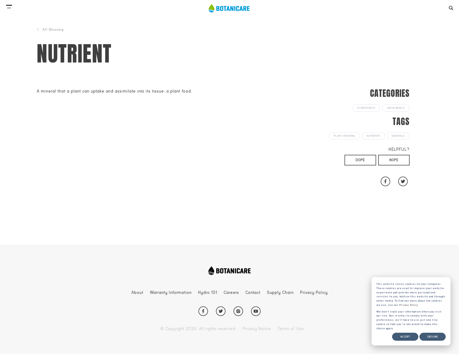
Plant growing (344, 136)
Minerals (398, 136)
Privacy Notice (257, 329)
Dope (360, 160)
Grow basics (396, 108)
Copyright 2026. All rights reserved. (198, 329)
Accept (405, 336)
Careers (231, 292)
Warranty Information (171, 292)
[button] (9, 5)
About (137, 292)
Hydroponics (366, 108)
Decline (432, 336)
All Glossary (53, 29)
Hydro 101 (207, 292)
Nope (393, 160)
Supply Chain (280, 292)
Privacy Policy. (409, 304)
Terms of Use (290, 329)
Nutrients (373, 136)
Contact (253, 292)
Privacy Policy (314, 292)
